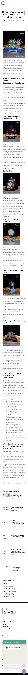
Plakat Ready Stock (10, 591)
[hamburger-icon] (21, 4)
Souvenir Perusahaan (10, 589)
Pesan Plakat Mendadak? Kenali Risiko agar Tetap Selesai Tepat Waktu (17, 495)
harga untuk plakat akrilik (12, 162)
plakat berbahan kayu (8, 198)
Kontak (3, 630)
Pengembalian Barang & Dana (9, 628)
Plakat (7, 583)
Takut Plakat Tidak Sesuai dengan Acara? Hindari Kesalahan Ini (17, 509)
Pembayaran (5, 626)
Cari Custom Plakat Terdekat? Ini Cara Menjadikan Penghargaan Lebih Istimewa (18, 551)
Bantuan (4, 624)
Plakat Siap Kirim (9, 588)
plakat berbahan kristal (10, 300)
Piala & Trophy (9, 596)
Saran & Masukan (6, 633)
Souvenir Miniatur (10, 593)
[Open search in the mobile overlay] (25, 4)
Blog (3, 635)
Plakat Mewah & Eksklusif (11, 585)
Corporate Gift (9, 594)
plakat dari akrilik (17, 157)
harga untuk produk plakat (19, 103)
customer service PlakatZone (9, 473)
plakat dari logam (11, 350)
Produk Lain (8, 598)
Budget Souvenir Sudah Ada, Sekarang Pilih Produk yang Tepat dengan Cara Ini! (17, 537)
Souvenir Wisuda (9, 586)
